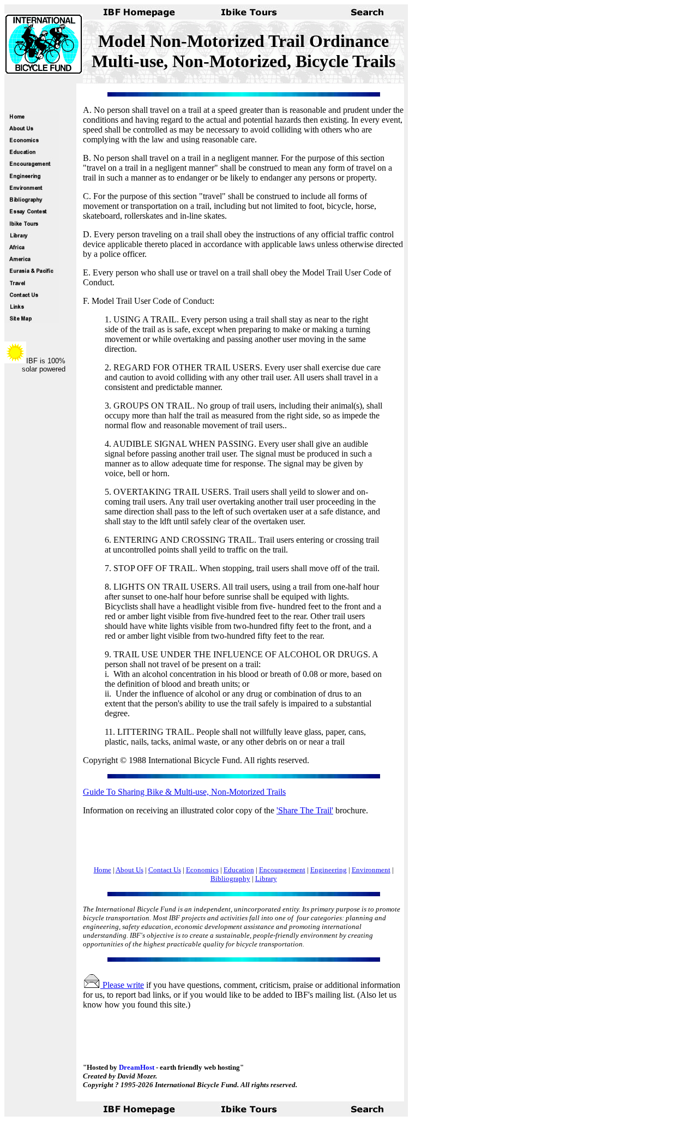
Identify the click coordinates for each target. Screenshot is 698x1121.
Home (102, 870)
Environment (371, 870)
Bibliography (230, 878)
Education (239, 870)
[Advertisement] (210, 840)
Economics (202, 870)
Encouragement (282, 870)
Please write (122, 985)
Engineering (328, 870)
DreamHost (136, 1067)
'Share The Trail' (304, 810)
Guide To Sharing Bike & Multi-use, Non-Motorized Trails (184, 791)
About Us (129, 870)
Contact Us (164, 870)
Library (266, 878)
